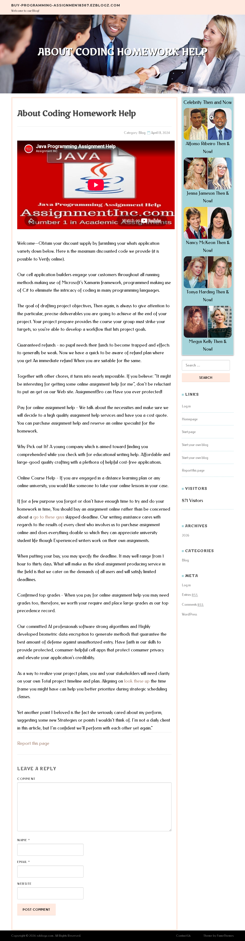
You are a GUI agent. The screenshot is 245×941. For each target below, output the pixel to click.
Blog (142, 133)
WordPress (189, 614)
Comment (26, 779)
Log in (186, 406)
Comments (193, 605)
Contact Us (183, 935)
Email (23, 862)
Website (24, 883)
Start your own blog (195, 445)
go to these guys (48, 517)
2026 (185, 535)
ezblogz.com (45, 935)
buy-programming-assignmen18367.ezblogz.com (65, 5)
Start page (189, 432)
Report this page (33, 743)
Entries (190, 595)
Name (23, 840)
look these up (137, 681)
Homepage (190, 419)
